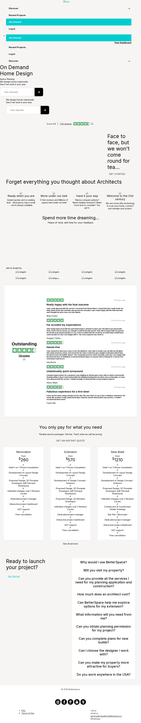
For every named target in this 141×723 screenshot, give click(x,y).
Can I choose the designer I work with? (104, 652)
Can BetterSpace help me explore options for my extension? (104, 604)
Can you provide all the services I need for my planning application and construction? (103, 582)
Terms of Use (27, 713)
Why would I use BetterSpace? (103, 562)
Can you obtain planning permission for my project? (103, 628)
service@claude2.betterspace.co (106, 716)
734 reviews (66, 124)
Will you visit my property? (103, 570)
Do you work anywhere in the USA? (104, 674)
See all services (70, 543)
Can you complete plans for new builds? (103, 640)
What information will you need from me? (103, 616)
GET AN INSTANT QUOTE (70, 440)
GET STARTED (117, 174)
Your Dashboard (122, 42)
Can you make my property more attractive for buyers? (103, 664)
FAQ (23, 710)
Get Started (14, 576)
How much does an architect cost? (103, 594)
